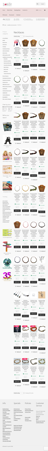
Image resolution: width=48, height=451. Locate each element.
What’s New (9, 10)
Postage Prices (28, 420)
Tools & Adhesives (6, 94)
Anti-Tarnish (5, 200)
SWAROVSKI (5, 92)
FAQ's (37, 419)
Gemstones (5, 52)
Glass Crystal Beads (6, 206)
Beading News (17, 10)
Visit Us (37, 417)
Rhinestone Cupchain (7, 213)
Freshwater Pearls (6, 48)
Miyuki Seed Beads (6, 207)
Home (5, 25)
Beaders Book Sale (18, 410)
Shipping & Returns (29, 410)
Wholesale (5, 15)
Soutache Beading (6, 433)
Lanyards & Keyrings (8, 65)
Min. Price (4, 111)
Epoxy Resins (5, 205)
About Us (38, 416)
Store (4, 10)
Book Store (5, 42)
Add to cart (17, 64)
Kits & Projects (5, 76)
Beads (4, 40)
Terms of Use (28, 412)
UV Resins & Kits (6, 222)
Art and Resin (5, 38)
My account (11, 15)
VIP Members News (18, 427)
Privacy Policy (28, 409)
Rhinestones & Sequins (7, 86)
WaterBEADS (5, 97)
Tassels (4, 219)
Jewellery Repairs (40, 422)
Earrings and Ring (7, 60)
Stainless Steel (5, 217)
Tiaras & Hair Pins (7, 73)
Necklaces (6, 71)
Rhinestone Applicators (7, 212)
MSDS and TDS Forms (7, 431)
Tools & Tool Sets (6, 220)
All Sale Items (17, 409)
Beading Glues (5, 202)
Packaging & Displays (7, 78)
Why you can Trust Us (40, 421)
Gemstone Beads (6, 50)
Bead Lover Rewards (18, 425)
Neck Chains (6, 67)
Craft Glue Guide (6, 413)
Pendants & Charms (6, 80)
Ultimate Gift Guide (7, 441)
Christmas (5, 44)
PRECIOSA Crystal (6, 84)
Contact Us (25, 10)
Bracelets (5, 58)
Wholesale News (17, 430)
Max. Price (9, 111)
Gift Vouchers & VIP (6, 55)
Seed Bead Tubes (6, 216)
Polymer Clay (5, 82)
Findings (4, 46)
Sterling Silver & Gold (7, 90)
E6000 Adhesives (6, 203)
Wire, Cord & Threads (7, 99)
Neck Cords (6, 69)
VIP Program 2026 (17, 428)
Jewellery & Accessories (12, 25)
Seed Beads (5, 88)
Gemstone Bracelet (7, 63)
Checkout (18, 15)
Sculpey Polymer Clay (7, 215)
